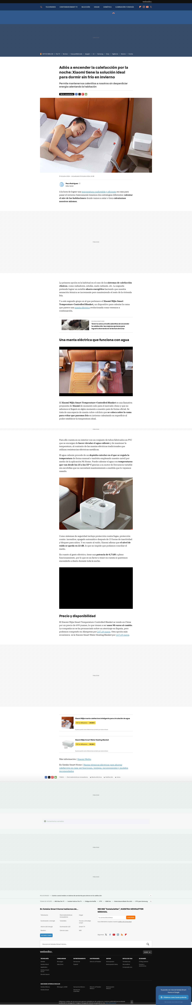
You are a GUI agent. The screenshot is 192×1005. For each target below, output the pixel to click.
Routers (43, 930)
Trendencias (126, 961)
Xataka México (45, 987)
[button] (73, 183)
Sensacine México (79, 987)
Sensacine (76, 961)
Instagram (144, 7)
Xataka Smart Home (45, 970)
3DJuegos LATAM (62, 987)
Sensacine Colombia (76, 990)
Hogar (81, 915)
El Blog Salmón (143, 961)
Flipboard (140, 7)
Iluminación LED (65, 927)
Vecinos (65, 54)
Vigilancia (115, 54)
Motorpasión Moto (112, 964)
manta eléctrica (82, 307)
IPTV (100, 901)
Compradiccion (127, 967)
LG (93, 54)
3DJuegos (60, 961)
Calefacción (109, 777)
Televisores (44, 915)
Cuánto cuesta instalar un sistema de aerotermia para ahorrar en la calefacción (77, 895)
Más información (111, 1003)
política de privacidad (125, 922)
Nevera (123, 54)
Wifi (80, 930)
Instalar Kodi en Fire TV (75, 901)
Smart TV (82, 927)
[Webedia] (147, 1)
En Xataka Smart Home (98, 321)
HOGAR (96, 7)
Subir (146, 952)
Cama (118, 777)
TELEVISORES (51, 7)
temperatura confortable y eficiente (99, 191)
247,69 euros (103, 631)
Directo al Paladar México (95, 987)
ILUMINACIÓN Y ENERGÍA (125, 7)
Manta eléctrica (96, 777)
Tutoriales (63, 921)
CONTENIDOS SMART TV (69, 7)
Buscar (148, 944)
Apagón (87, 54)
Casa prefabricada (76, 54)
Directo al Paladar (95, 961)
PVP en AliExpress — (85, 723)
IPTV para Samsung (141, 901)
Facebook (76, 94)
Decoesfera (126, 964)
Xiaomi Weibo (84, 759)
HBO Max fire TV (59, 901)
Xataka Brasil (45, 990)
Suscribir (130, 917)
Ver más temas (46, 935)
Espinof (75, 964)
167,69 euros (122, 634)
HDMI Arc (108, 901)
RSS (122, 934)
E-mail (86, 94)
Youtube (147, 7)
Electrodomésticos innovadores (77, 777)
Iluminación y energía (48, 921)
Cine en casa (64, 930)
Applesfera (44, 967)
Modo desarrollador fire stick (123, 901)
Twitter (151, 7)
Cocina (130, 54)
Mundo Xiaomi (45, 974)
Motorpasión (110, 961)
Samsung (100, 54)
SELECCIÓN (86, 7)
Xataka (43, 961)
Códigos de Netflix (90, 901)
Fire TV (58, 54)
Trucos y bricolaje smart (85, 922)
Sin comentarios (67, 94)
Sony (107, 54)
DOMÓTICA (107, 7)
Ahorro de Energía (47, 927)
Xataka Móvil (45, 964)
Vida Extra (60, 964)
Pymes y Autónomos (142, 965)
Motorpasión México (110, 987)
